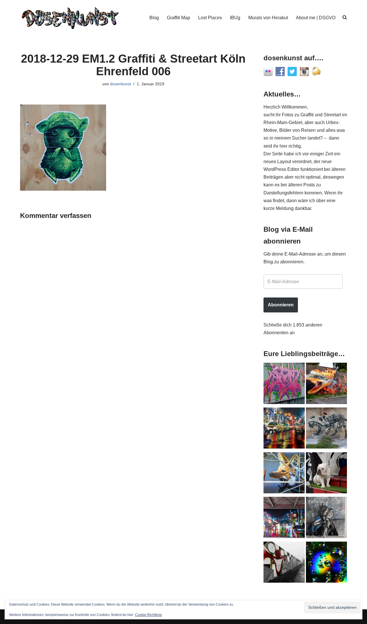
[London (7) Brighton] (326, 474)
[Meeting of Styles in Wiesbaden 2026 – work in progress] (284, 474)
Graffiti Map (178, 17)
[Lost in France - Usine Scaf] (326, 429)
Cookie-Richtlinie (148, 615)
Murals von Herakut (268, 17)
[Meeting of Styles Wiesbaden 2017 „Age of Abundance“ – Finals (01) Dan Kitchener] (284, 429)
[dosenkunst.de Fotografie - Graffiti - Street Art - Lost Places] (70, 17)
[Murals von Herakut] (326, 518)
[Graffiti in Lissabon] (326, 384)
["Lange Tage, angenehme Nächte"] (284, 563)
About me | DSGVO (315, 17)
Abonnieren (281, 304)
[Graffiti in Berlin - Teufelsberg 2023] (284, 518)
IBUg (235, 17)
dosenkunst (120, 84)
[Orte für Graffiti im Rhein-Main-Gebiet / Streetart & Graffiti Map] (284, 384)
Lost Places (210, 17)
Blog (154, 17)
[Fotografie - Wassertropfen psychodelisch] (326, 563)
